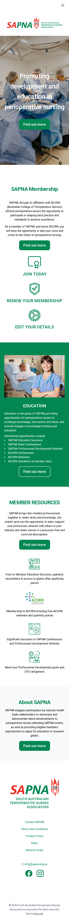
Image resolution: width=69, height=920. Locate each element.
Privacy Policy (34, 836)
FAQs (34, 843)
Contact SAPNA (34, 822)
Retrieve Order (34, 850)
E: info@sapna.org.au (34, 864)
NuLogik (38, 913)
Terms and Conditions (34, 829)
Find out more (34, 124)
